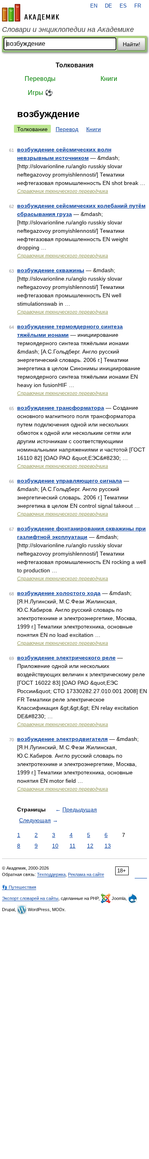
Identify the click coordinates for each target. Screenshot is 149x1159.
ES (123, 6)
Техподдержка (51, 874)
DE (108, 6)
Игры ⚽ (40, 92)
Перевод (67, 129)
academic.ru (30, 13)
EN (93, 6)
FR (137, 6)
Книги (109, 78)
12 (90, 846)
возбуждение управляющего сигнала (69, 480)
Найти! (131, 44)
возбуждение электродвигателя (62, 739)
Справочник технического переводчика (62, 191)
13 (107, 846)
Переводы (40, 78)
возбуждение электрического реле (66, 657)
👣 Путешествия (19, 887)
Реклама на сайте (86, 874)
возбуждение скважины (50, 270)
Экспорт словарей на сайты (30, 898)
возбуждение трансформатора (60, 408)
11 (72, 846)
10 (55, 846)
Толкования (74, 65)
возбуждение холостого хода (59, 593)
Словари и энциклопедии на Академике (68, 29)
